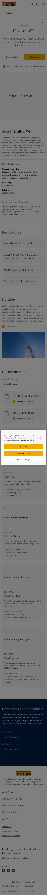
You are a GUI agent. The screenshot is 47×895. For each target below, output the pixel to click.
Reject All (23, 447)
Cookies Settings (23, 460)
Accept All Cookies (23, 453)
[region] (23, 447)
